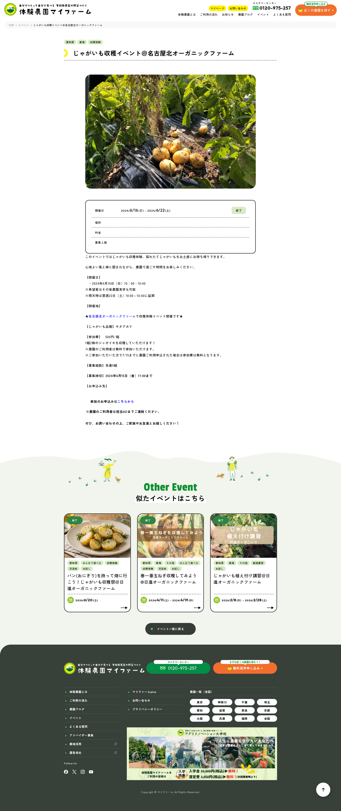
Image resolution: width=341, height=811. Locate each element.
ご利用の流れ (209, 14)
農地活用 (75, 744)
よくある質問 (282, 14)
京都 (267, 710)
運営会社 (75, 752)
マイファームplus (144, 692)
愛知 (200, 710)
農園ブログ (245, 14)
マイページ (217, 8)
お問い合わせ (238, 8)
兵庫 (222, 718)
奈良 (245, 710)
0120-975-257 (182, 668)
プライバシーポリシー (147, 709)
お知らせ (228, 14)
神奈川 (222, 702)
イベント (263, 14)
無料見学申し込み (246, 668)
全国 (267, 718)
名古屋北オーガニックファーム (112, 316)
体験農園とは (187, 14)
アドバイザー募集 (81, 735)
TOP (11, 25)
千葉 (245, 702)
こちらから (125, 401)
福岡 (245, 718)
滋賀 (222, 710)
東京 (200, 702)
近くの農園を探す (317, 10)
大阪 (200, 718)
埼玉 (267, 702)
